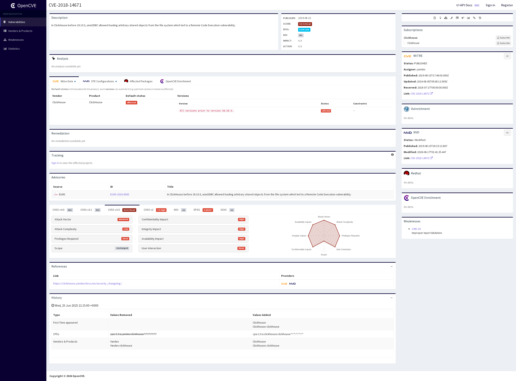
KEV (179, 209)
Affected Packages (141, 81)
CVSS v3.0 (121, 209)
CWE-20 (416, 229)
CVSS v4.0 (62, 209)
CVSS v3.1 (89, 209)
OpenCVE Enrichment (178, 81)
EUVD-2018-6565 (119, 194)
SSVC (227, 209)
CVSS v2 (154, 209)
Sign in (490, 5)
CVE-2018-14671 (65, 5)
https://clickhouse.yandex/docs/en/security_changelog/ (87, 283)
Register (507, 5)
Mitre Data (67, 81)
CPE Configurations (103, 81)
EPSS (203, 209)
